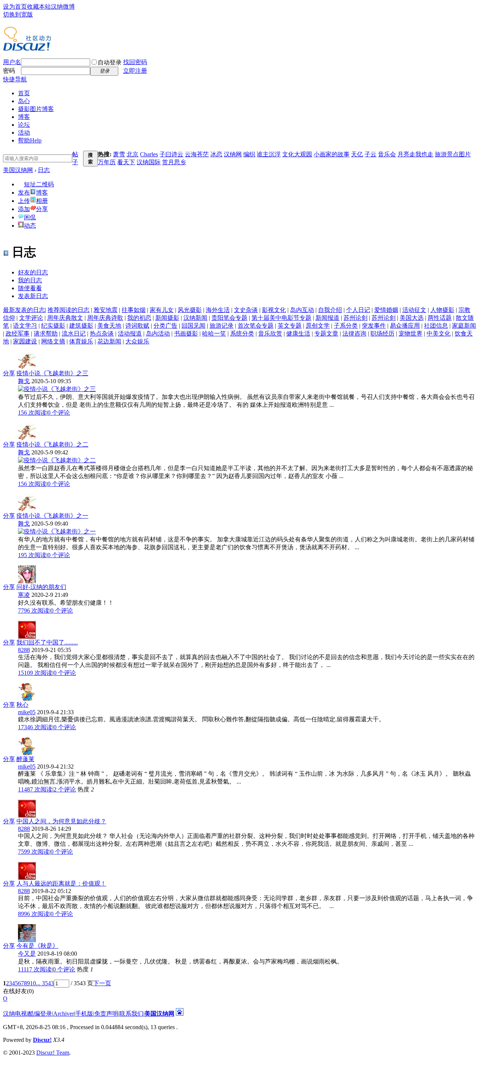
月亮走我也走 (415, 154)
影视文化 (274, 310)
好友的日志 (33, 272)
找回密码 (135, 62)
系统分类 (242, 333)
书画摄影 (186, 333)
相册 (42, 201)
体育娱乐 (81, 341)
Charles (149, 154)
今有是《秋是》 (37, 946)
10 (33, 983)
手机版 (84, 1013)
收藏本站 (39, 6)
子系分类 (346, 325)
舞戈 (24, 381)
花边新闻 (109, 341)
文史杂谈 (246, 310)
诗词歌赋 (137, 325)
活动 (24, 132)
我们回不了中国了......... (47, 642)
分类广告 (165, 325)
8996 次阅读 (33, 914)
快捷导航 (15, 79)
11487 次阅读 (35, 789)
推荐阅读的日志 (68, 310)
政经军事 (18, 333)
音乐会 (387, 154)
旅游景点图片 (453, 154)
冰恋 (216, 154)
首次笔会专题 (256, 325)
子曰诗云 (171, 154)
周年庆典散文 (65, 318)
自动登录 (110, 62)
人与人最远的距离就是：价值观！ (61, 883)
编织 (249, 154)
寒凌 (24, 595)
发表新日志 (33, 296)
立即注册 (135, 70)
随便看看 (30, 288)
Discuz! (42, 1040)
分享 (42, 209)
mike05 (27, 712)
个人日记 (358, 310)
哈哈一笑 (214, 333)
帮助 (30, 140)
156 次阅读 (32, 412)
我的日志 (30, 280)
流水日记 (74, 333)
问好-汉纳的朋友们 (41, 587)
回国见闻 (193, 325)
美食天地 (109, 325)
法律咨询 (354, 333)
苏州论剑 (355, 318)
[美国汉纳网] (27, 48)
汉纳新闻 (195, 318)
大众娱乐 (137, 341)
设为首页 (15, 6)
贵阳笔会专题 (229, 318)
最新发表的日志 (24, 310)
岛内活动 (158, 333)
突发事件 (374, 325)
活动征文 (414, 310)
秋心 (22, 704)
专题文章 (326, 333)
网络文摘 (53, 341)
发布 (24, 192)
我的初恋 (139, 318)
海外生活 (218, 310)
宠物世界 (410, 333)
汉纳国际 (149, 162)
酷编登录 (40, 1013)
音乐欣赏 (270, 333)
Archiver (63, 1013)
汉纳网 (233, 154)
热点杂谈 (102, 333)
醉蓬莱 (25, 759)
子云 (370, 154)
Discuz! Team (52, 1052)
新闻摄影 (167, 318)
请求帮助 (46, 333)
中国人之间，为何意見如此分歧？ (61, 821)
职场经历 (382, 333)
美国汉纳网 (18, 170)
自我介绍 (330, 310)
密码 (9, 70)
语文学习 (25, 325)
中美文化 (439, 333)
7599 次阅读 (33, 851)
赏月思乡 (174, 162)
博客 (24, 117)
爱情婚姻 (386, 310)
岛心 (24, 101)
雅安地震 (106, 310)
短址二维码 (39, 184)
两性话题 (440, 318)
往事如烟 (134, 310)
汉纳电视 (15, 1013)
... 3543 (45, 983)
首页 (24, 93)
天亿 (357, 154)
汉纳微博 (63, 6)
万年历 (107, 162)
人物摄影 (442, 310)
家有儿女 (162, 310)
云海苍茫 (197, 154)
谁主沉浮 (269, 154)
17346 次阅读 (35, 727)
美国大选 (412, 318)
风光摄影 (190, 310)
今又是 (27, 953)
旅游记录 (222, 325)
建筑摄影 (81, 325)
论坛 (24, 124)
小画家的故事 (332, 154)
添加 (24, 209)
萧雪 (119, 154)
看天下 (126, 162)
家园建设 (25, 341)
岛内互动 (302, 310)
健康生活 (298, 333)
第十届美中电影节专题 (281, 318)
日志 (44, 170)
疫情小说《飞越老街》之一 (52, 516)
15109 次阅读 (35, 673)
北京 (132, 154)
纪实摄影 (53, 325)
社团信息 (436, 325)
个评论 (59, 412)
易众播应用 (405, 325)
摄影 (36, 109)
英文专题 (290, 325)
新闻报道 (327, 318)
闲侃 (30, 217)
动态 (30, 225)
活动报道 (130, 333)
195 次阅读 (32, 555)
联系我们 (131, 1013)
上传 (24, 201)
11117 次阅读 (35, 969)
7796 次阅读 (33, 610)
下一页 (102, 983)
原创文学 (318, 325)
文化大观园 (297, 154)
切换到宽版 (18, 14)
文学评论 (31, 318)
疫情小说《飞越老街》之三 (52, 373)
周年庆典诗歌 (105, 318)
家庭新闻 (464, 325)
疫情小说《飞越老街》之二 (52, 444)
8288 (24, 650)
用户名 (12, 62)
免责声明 (106, 1013)
